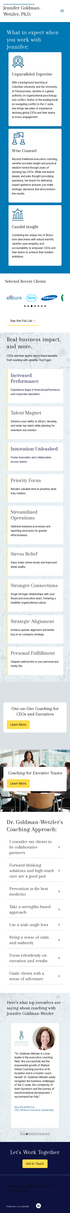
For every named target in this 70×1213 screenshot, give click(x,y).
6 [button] (35, 1134)
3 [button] (27, 1134)
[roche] (31, 298)
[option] (35, 1075)
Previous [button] (6, 1074)
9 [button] (43, 1134)
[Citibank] (14, 298)
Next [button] (63, 1074)
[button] (23, 321)
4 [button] (30, 1134)
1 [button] (21, 1134)
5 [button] (32, 1134)
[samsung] (49, 298)
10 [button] (46, 1134)
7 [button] (38, 1134)
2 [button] (24, 1134)
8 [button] (40, 1134)
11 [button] (49, 1134)
